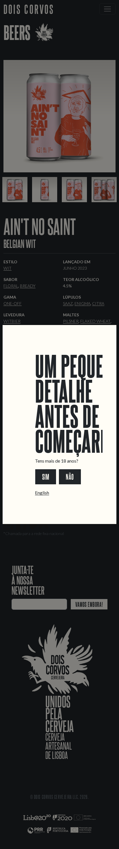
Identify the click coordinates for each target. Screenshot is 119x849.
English (42, 492)
